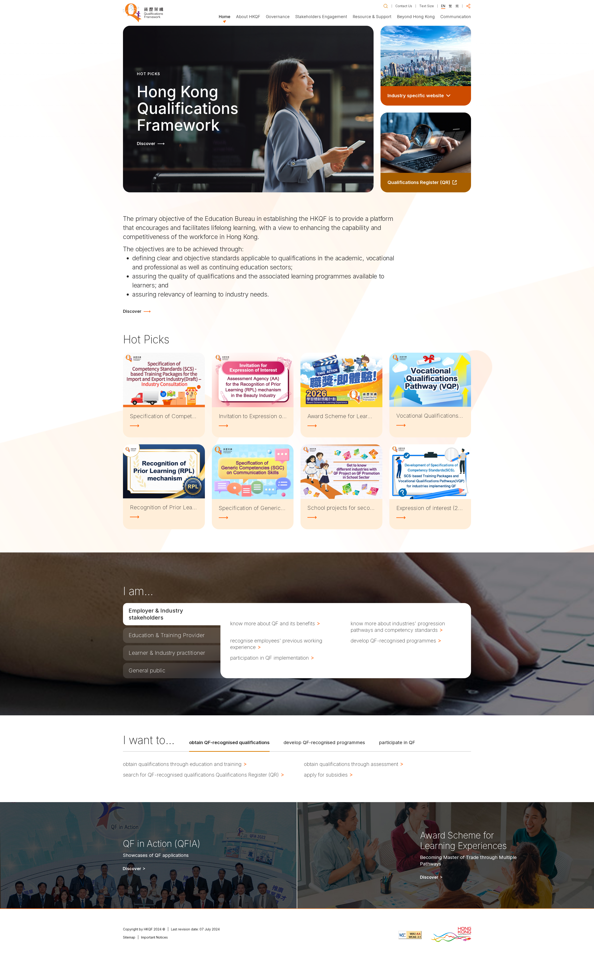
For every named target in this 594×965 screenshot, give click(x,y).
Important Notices (154, 937)
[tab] (171, 614)
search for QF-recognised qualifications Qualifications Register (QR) (201, 775)
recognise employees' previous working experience (276, 644)
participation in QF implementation (270, 658)
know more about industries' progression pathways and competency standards (398, 626)
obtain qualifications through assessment (352, 764)
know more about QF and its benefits (273, 623)
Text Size (426, 6)
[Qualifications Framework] (143, 12)
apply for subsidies (326, 775)
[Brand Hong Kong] (451, 935)
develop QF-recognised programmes (394, 641)
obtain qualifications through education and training (183, 764)
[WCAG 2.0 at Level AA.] (410, 935)
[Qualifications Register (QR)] (426, 152)
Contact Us (403, 6)
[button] (385, 6)
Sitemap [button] (129, 937)
